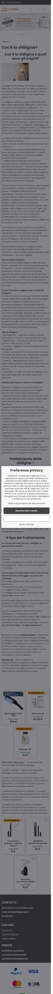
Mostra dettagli (26, 524)
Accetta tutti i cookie (26, 510)
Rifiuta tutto (26, 518)
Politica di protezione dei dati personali (26, 503)
